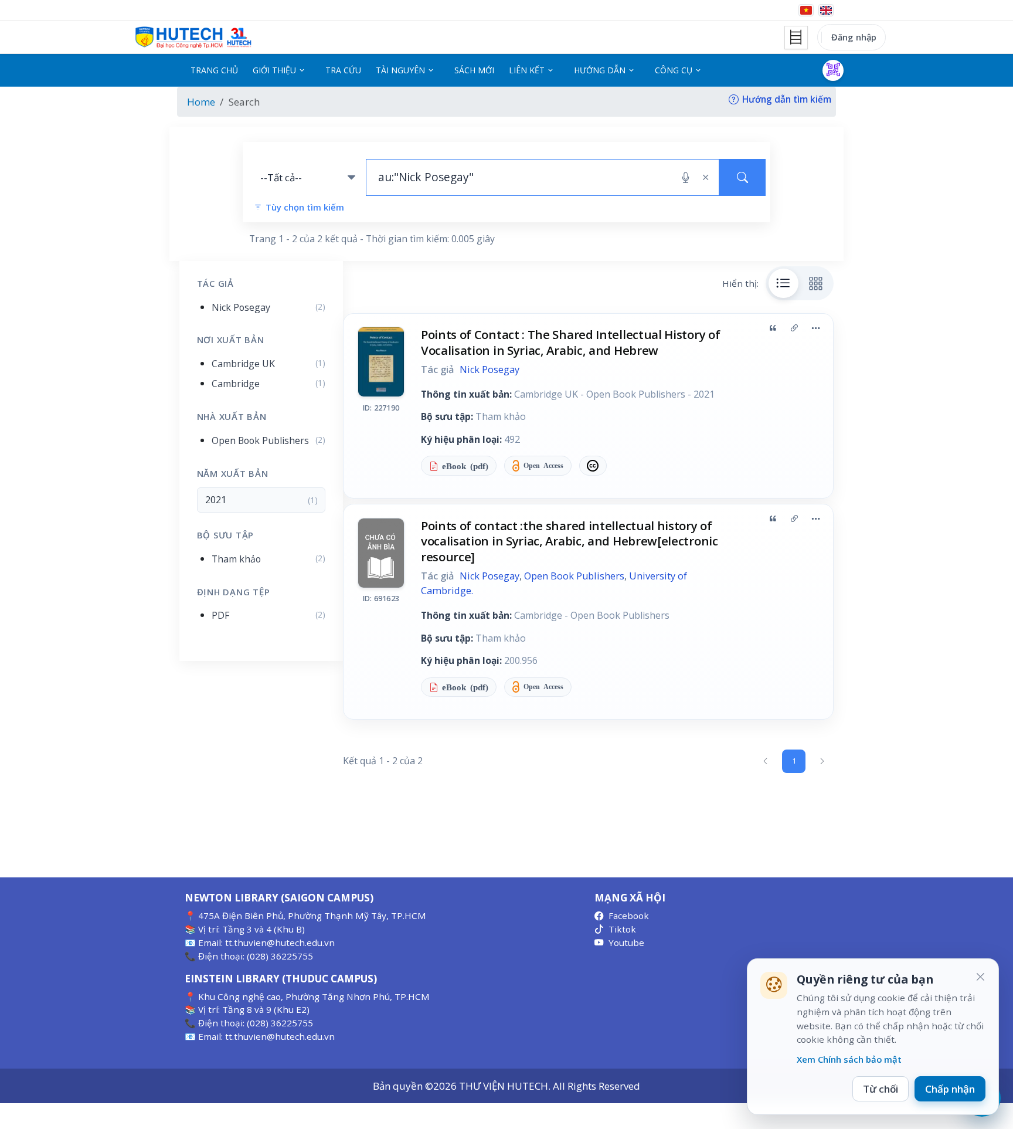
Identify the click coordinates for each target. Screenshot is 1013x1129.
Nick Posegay (489, 369)
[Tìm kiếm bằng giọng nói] (685, 177)
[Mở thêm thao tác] (815, 328)
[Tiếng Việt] (806, 10)
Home (201, 102)
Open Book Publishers (574, 575)
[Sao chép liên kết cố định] (794, 328)
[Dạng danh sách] (784, 283)
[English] (826, 10)
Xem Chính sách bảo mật (849, 1059)
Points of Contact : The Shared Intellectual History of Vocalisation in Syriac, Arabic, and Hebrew (570, 342)
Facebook (629, 915)
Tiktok (622, 929)
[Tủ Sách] (796, 37)
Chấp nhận (950, 1089)
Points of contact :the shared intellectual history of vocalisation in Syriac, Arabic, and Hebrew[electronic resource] (569, 541)
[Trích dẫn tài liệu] (773, 328)
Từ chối (880, 1089)
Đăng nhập (853, 37)
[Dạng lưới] (816, 283)
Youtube (626, 942)
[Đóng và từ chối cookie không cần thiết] (980, 977)
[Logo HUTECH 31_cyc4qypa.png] (193, 37)
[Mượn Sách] (833, 70)
